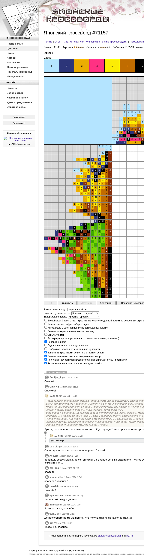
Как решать (13, 62)
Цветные (12, 48)
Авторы (11, 57)
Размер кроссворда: (55, 309)
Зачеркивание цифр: (55, 316)
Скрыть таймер (55, 334)
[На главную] (19, 18)
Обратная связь (16, 107)
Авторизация (19, 123)
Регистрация (19, 117)
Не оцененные (15, 76)
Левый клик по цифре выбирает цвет (68, 324)
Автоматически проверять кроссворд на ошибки (74, 363)
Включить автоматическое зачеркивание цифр (73, 356)
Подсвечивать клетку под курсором (67, 345)
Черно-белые (15, 43)
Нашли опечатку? (17, 97)
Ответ (58, 41)
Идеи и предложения (19, 102)
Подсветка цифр (56, 342)
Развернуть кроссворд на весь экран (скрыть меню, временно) (83, 338)
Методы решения (17, 67)
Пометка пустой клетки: (57, 313)
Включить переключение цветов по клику (71, 331)
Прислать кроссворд (19, 71)
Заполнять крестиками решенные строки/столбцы (75, 352)
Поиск (10, 53)
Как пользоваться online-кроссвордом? (104, 41)
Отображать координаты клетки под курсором (73, 349)
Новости (12, 88)
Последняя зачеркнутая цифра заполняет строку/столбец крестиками (87, 359)
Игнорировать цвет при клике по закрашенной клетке (77, 327)
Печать (48, 41)
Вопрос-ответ (15, 93)
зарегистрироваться (109, 535)
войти (129, 535)
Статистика (71, 41)
